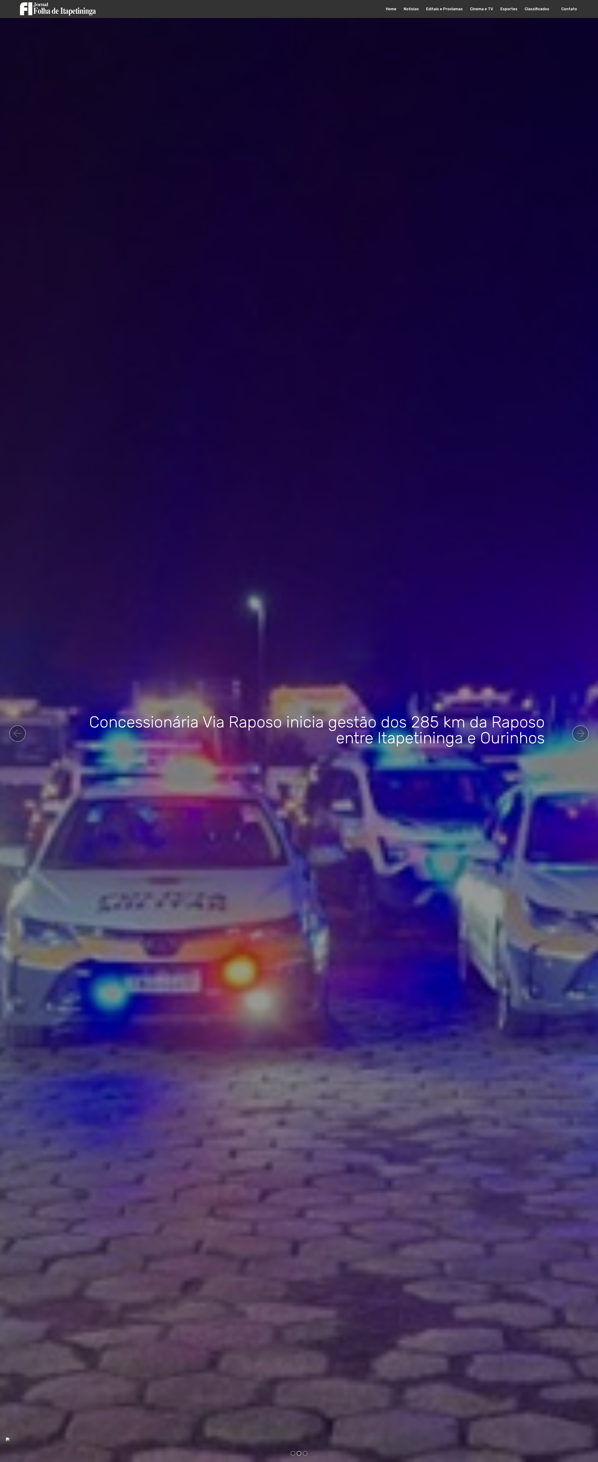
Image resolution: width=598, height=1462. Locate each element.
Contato (569, 9)
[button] (17, 733)
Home (391, 9)
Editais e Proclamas (444, 9)
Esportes (508, 9)
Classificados (537, 9)
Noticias (411, 9)
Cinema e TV (481, 9)
